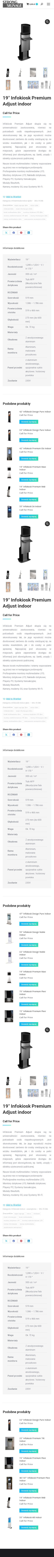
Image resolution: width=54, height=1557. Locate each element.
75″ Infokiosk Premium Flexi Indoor (32, 992)
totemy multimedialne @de (13, 219)
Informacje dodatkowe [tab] (13, 248)
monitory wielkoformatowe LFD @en (16, 718)
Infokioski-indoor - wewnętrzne (23, 1209)
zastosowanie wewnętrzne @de (34, 219)
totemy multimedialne (27, 1224)
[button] (47, 21)
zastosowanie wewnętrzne (12, 1227)
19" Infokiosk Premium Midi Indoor (32, 488)
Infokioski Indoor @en (20, 703)
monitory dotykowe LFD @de (33, 212)
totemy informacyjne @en (39, 718)
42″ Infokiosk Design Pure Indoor (35, 411)
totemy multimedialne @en (13, 721)
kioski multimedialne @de (12, 212)
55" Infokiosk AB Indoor (30, 1517)
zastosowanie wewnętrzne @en (34, 721)
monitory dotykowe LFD (12, 1220)
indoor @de (34, 205)
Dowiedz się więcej (28, 422)
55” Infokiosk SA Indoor (30, 506)
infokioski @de (9, 209)
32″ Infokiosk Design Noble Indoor (32, 953)
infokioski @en (9, 711)
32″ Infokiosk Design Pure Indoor (35, 430)
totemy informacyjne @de (39, 215)
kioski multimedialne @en (12, 714)
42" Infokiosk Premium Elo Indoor (35, 448)
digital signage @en (21, 707)
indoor (29, 1213)
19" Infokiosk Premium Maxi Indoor (32, 468)
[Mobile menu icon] (48, 4)
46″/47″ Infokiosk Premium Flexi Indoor (34, 1479)
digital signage (19, 1213)
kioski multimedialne (25, 1217)
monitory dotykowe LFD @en (33, 714)
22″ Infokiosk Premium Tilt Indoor (31, 1439)
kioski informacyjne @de (24, 209)
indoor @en (34, 707)
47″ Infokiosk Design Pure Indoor (35, 913)
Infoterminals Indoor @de (21, 201)
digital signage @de (21, 205)
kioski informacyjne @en (24, 711)
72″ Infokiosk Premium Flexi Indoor (32, 1012)
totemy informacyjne (10, 1224)
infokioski (37, 1213)
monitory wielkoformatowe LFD (32, 1220)
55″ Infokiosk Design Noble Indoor (32, 933)
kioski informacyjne (10, 1217)
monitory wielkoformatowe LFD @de (16, 215)
